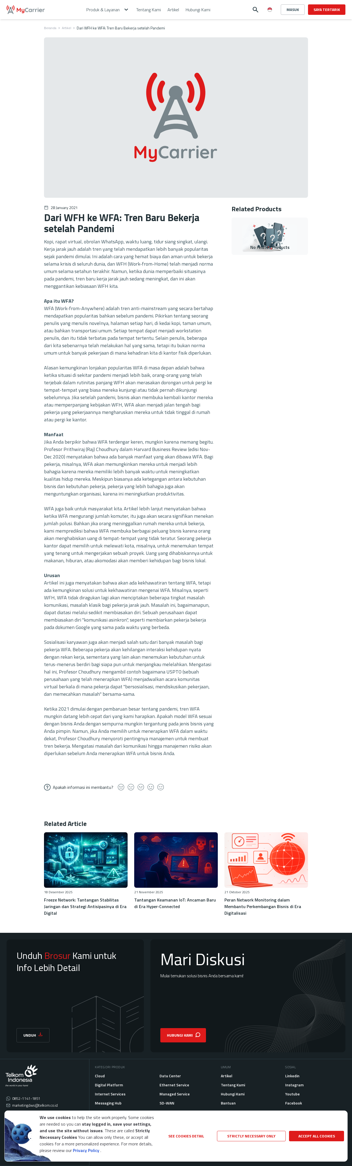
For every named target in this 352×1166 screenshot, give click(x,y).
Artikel (66, 28)
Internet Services (110, 1094)
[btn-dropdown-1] (269, 29)
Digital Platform (109, 1085)
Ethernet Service (174, 1085)
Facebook (293, 1103)
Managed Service (175, 1094)
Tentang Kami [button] (148, 9)
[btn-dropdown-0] (269, 20)
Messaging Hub (108, 1103)
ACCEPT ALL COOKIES (316, 1136)
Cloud (100, 1076)
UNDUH (29, 1035)
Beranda (50, 28)
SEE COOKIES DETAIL (186, 1136)
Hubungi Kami (232, 1094)
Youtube (292, 1094)
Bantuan (228, 1103)
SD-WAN (167, 1103)
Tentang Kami (233, 1085)
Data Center (170, 1076)
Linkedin (292, 1076)
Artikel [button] (173, 9)
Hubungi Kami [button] (198, 9)
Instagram (294, 1085)
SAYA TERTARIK (327, 9)
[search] (255, 9)
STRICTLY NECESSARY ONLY (251, 1136)
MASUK (293, 9)
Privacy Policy (86, 1150)
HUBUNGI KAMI (180, 1035)
